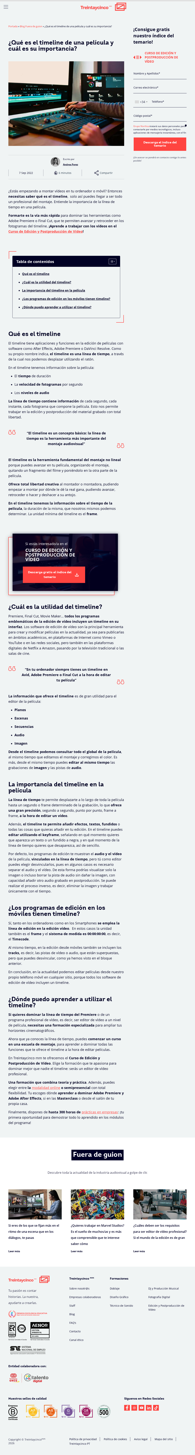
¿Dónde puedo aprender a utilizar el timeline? (56, 307)
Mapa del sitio (164, 1439)
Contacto (75, 1331)
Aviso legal (141, 1439)
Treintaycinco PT (79, 1443)
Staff (72, 1305)
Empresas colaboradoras (85, 1297)
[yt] (141, 1408)
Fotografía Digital (159, 1297)
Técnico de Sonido (121, 1305)
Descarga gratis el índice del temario (49, 575)
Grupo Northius (141, 126)
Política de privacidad (83, 1439)
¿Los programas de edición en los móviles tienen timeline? (66, 299)
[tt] (156, 1408)
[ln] (149, 1408)
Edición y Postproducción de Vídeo (166, 1307)
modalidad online (46, 1087)
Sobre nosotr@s (79, 1288)
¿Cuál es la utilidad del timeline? (46, 282)
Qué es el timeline (35, 274)
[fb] (127, 1408)
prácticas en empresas (100, 1112)
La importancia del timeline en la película (53, 290)
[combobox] (141, 102)
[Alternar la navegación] (6, 7)
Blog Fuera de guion (31, 26)
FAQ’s (72, 1323)
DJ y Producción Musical (163, 1288)
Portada (13, 26)
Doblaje (115, 1288)
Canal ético (76, 1340)
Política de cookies (115, 1439)
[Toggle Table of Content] (112, 262)
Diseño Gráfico (119, 1297)
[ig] (134, 1408)
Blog (72, 1314)
